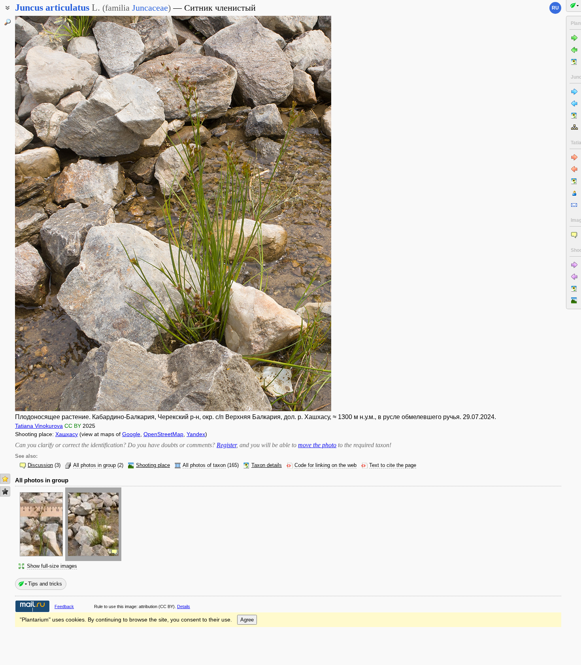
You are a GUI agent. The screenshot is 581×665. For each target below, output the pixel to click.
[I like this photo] (5, 479)
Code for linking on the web (325, 465)
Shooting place (153, 465)
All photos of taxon (204, 465)
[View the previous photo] (48, 213)
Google (131, 434)
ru (555, 8)
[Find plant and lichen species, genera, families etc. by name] (7, 22)
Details (183, 606)
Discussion (40, 465)
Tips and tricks (45, 584)
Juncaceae (150, 8)
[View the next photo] (297, 213)
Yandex (196, 434)
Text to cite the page (392, 465)
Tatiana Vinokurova (39, 426)
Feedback (64, 606)
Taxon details (266, 465)
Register (226, 445)
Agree (247, 620)
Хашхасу (66, 434)
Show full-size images (52, 566)
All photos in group (94, 465)
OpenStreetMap (163, 434)
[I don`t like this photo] (5, 491)
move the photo (317, 445)
